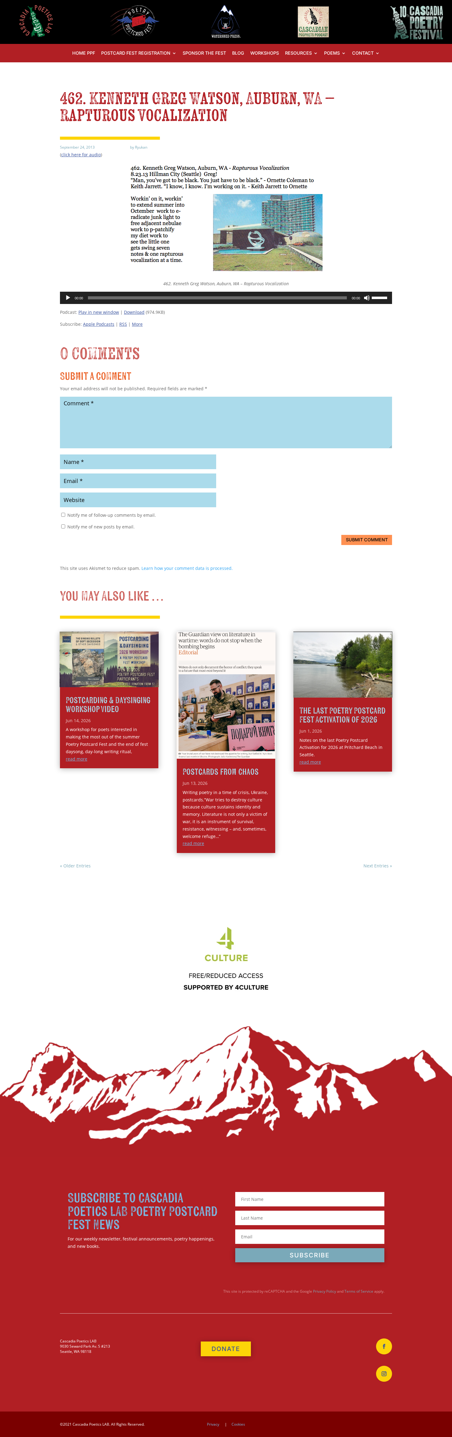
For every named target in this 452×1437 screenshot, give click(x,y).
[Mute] (367, 298)
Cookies (238, 1424)
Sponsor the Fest (204, 53)
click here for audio (81, 155)
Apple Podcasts (98, 324)
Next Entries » (377, 866)
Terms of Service (358, 1291)
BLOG (238, 53)
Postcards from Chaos (221, 772)
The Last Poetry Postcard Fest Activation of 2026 (342, 715)
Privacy (213, 1424)
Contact (363, 53)
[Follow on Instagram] (384, 1374)
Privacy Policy (324, 1291)
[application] (226, 298)
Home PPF (83, 53)
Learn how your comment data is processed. (187, 568)
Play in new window (98, 312)
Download (134, 312)
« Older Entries (75, 866)
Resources (298, 53)
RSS (123, 324)
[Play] (68, 298)
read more (76, 759)
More (137, 324)
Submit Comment (367, 539)
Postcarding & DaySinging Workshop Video (108, 705)
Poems (332, 53)
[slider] (380, 297)
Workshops (264, 53)
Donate (226, 1349)
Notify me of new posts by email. (101, 527)
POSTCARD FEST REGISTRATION (135, 53)
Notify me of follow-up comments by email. (111, 515)
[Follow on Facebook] (384, 1346)
